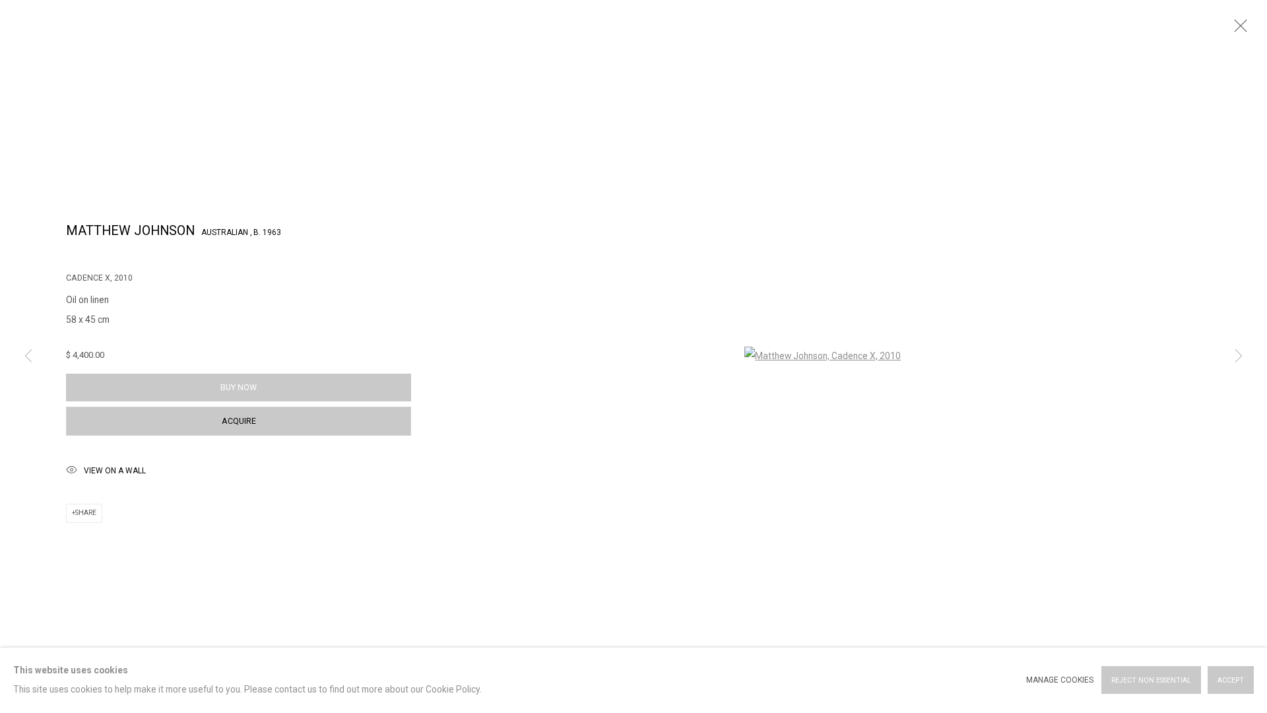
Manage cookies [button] (1059, 680)
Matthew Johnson (130, 230)
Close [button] (1237, 30)
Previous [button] (28, 356)
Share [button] (85, 512)
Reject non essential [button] (1151, 681)
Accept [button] (1231, 681)
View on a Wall (115, 470)
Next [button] (1238, 356)
